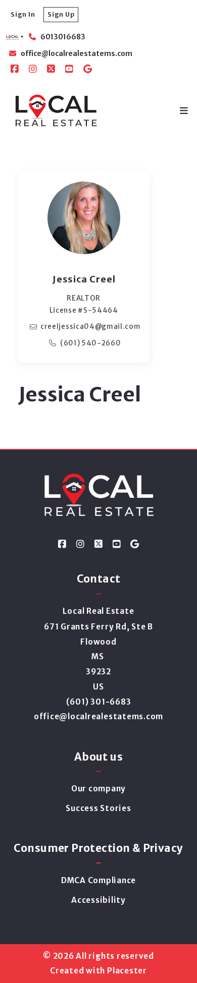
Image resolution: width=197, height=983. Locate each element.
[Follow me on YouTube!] (69, 69)
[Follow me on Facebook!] (14, 69)
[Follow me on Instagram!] (32, 69)
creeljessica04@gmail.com (90, 326)
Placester (127, 970)
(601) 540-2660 (91, 343)
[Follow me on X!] (51, 69)
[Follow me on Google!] (87, 69)
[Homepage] (55, 111)
